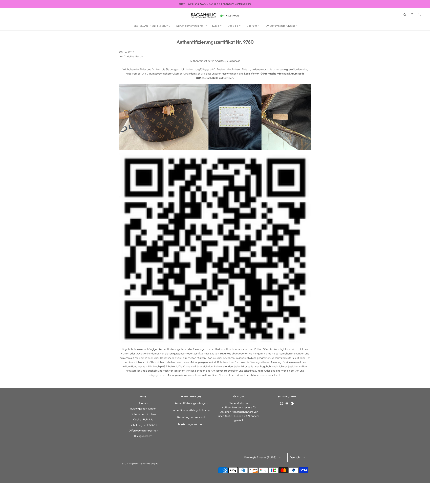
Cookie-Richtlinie (143, 419)
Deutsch (295, 457)
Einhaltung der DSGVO (143, 425)
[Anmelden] (412, 14)
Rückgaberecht (143, 436)
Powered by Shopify (149, 463)
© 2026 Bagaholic (130, 463)
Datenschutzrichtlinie (143, 414)
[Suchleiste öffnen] (404, 14)
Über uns (143, 403)
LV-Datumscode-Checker (281, 25)
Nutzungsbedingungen (143, 408)
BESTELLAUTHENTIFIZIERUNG (152, 25)
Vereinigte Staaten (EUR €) (260, 457)
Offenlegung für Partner (143, 430)
